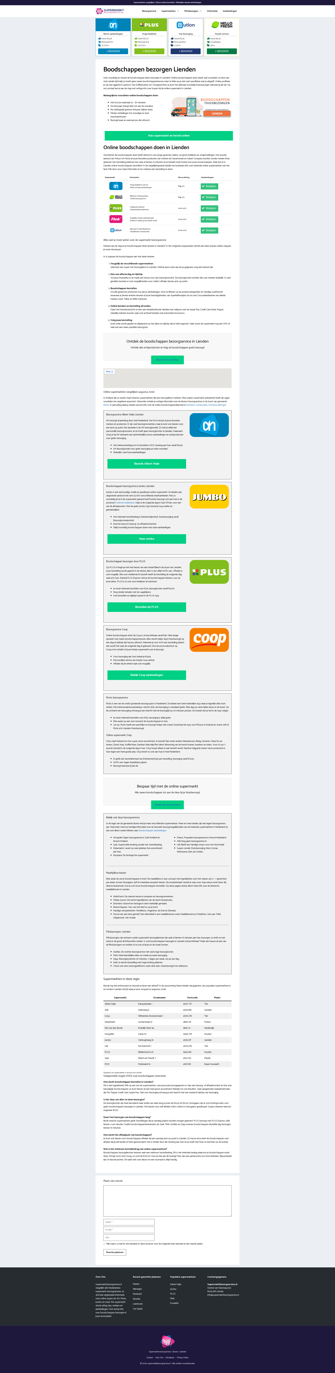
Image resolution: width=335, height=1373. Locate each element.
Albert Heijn (175, 1284)
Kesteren (190, 405)
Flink (172, 1299)
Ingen (223, 405)
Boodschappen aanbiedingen (152, 831)
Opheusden (201, 405)
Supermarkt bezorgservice (160, 1351)
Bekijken (211, 186)
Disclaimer (170, 1357)
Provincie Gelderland (124, 503)
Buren (106, 405)
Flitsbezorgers (191, 11)
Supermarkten (168, 11)
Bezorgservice (149, 11)
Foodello (174, 1303)
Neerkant (137, 1294)
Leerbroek (138, 1304)
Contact (150, 1357)
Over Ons (159, 1357)
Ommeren (213, 405)
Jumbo (173, 1289)
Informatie (212, 11)
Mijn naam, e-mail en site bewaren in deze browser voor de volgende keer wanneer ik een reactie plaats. (154, 1244)
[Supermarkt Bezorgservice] (110, 11)
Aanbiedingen (230, 11)
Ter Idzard (137, 1309)
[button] (169, 136)
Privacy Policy (182, 1357)
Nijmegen (137, 1289)
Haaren (136, 1284)
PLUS (172, 1294)
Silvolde (136, 1299)
